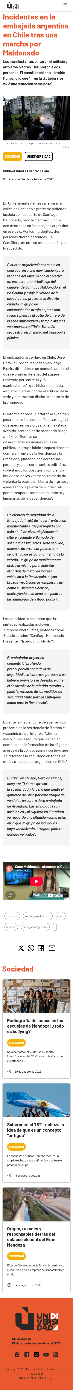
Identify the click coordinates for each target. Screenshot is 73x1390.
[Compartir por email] (52, 947)
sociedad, (12, 916)
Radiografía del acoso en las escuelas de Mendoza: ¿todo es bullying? (35, 1026)
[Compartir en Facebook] (41, 948)
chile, (60, 916)
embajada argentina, (35, 927)
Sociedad (12, 156)
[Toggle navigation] (65, 4)
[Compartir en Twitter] (21, 948)
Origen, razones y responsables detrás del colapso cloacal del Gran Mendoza (31, 1236)
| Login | (49, 1378)
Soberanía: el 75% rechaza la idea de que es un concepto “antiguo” (35, 1130)
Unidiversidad (39, 156)
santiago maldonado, (38, 916)
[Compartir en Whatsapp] (31, 948)
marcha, (11, 927)
